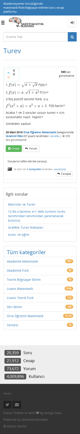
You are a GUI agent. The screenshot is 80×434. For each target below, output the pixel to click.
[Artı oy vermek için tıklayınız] (8, 73)
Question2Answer (35, 419)
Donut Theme (13, 413)
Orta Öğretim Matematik (39, 132)
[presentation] (23, 84)
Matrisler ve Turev (21, 204)
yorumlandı (60, 169)
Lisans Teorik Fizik (20, 298)
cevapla (66, 174)
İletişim (7, 393)
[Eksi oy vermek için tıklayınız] (8, 77)
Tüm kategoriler (26, 252)
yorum (33, 148)
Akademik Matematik (22, 261)
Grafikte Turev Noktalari (25, 227)
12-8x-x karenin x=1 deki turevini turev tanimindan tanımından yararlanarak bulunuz (36, 215)
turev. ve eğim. (19, 234)
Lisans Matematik (20, 289)
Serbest (12, 325)
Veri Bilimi (14, 307)
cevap (15, 148)
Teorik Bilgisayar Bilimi (24, 279)
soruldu (54, 136)
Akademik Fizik (18, 270)
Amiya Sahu (53, 413)
